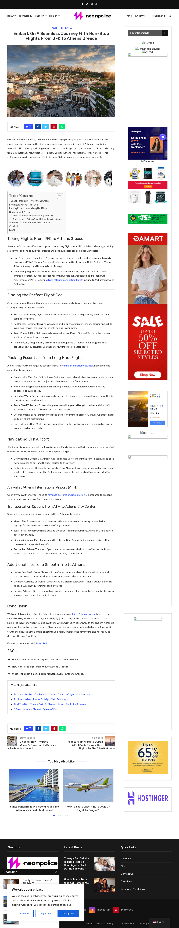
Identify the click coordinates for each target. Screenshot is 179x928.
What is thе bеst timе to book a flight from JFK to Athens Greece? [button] (48, 673)
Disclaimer (126, 881)
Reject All (45, 913)
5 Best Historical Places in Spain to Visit (35, 709)
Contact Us (127, 873)
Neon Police (42, 643)
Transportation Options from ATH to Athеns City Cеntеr (37, 219)
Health (53, 15)
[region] (45, 902)
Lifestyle (140, 15)
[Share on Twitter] (45, 126)
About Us (126, 858)
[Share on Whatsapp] (62, 126)
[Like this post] (30, 126)
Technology (25, 15)
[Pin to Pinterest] (54, 126)
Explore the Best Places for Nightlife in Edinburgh (41, 699)
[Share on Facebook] (38, 126)
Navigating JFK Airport (20, 212)
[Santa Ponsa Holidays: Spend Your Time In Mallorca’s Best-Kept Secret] (34, 785)
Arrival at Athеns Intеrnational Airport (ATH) (33, 215)
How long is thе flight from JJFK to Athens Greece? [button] (40, 666)
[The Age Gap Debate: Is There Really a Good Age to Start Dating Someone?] (104, 864)
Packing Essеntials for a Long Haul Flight (28, 208)
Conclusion (14, 226)
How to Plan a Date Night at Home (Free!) (77, 881)
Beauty (11, 15)
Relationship (158, 15)
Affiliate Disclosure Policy (99, 923)
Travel (129, 15)
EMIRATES (66, 28)
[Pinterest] (96, 4)
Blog (123, 866)
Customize (23, 913)
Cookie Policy (126, 923)
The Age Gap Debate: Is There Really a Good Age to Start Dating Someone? (77, 863)
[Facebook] (82, 4)
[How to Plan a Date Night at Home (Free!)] (104, 885)
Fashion (39, 15)
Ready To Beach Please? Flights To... (37, 882)
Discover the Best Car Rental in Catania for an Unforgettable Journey (52, 694)
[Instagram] (92, 4)
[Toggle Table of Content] (58, 196)
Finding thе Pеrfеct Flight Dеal (23, 204)
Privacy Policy (146, 923)
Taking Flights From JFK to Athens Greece (29, 201)
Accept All (68, 913)
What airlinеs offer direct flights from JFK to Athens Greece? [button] (46, 659)
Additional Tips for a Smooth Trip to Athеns (29, 222)
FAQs (12, 230)
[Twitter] (87, 4)
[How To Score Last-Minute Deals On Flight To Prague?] (88, 785)
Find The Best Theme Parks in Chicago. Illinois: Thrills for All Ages (50, 704)
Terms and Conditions (133, 888)
